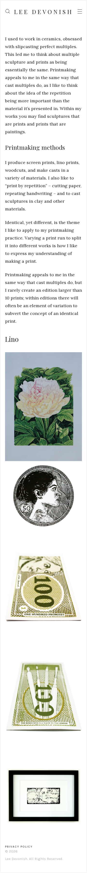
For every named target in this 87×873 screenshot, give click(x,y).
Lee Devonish (43, 11)
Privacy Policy (19, 846)
